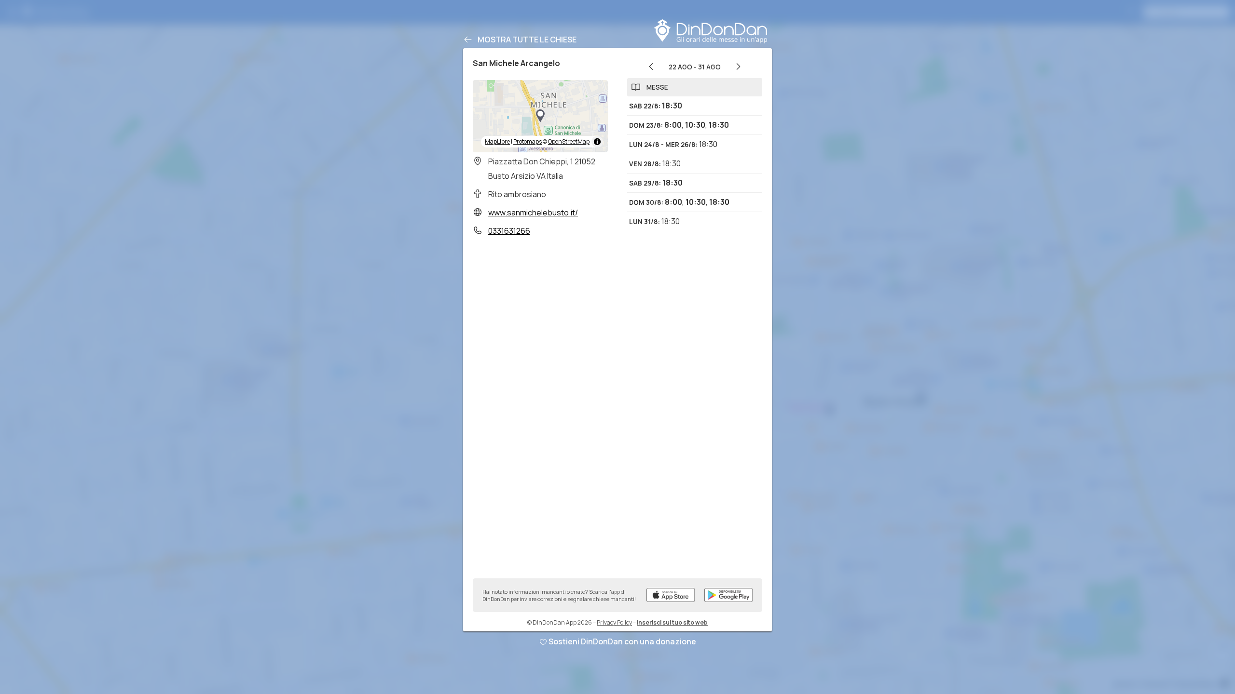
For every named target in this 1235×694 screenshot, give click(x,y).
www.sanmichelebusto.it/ (533, 212)
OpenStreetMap (569, 141)
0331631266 (509, 231)
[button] (540, 116)
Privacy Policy (614, 622)
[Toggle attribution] (597, 141)
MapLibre (497, 141)
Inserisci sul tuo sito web (672, 622)
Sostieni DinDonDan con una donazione (622, 641)
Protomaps (527, 141)
